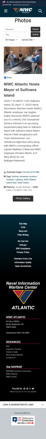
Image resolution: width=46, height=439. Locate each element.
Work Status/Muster (14, 355)
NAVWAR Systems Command (18, 371)
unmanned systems (28, 176)
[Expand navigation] (6, 11)
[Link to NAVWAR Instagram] (30, 389)
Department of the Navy (23, 392)
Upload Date (27, 40)
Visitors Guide (12, 352)
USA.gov (23, 245)
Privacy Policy (23, 252)
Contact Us (10, 357)
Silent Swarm (23, 182)
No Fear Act (23, 241)
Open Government (23, 266)
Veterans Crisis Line (23, 258)
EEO (7, 346)
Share (9, 78)
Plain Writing (23, 235)
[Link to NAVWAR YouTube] (33, 389)
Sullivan (15, 176)
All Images (10, 40)
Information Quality (23, 262)
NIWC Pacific (11, 377)
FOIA (23, 227)
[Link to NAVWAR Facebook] (24, 389)
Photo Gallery (23, 198)
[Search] (40, 11)
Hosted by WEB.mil (22, 413)
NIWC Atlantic (30, 179)
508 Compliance (23, 248)
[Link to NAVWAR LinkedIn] (27, 389)
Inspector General (13, 349)
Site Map (23, 223)
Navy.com (23, 231)
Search (35, 29)
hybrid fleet (11, 182)
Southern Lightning (14, 179)
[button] (22, 4)
